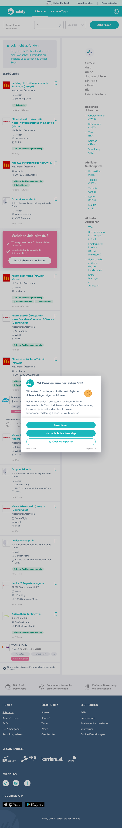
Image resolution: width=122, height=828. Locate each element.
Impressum (91, 448)
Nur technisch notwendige (61, 433)
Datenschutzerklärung (38, 412)
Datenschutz (31, 448)
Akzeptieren (61, 425)
